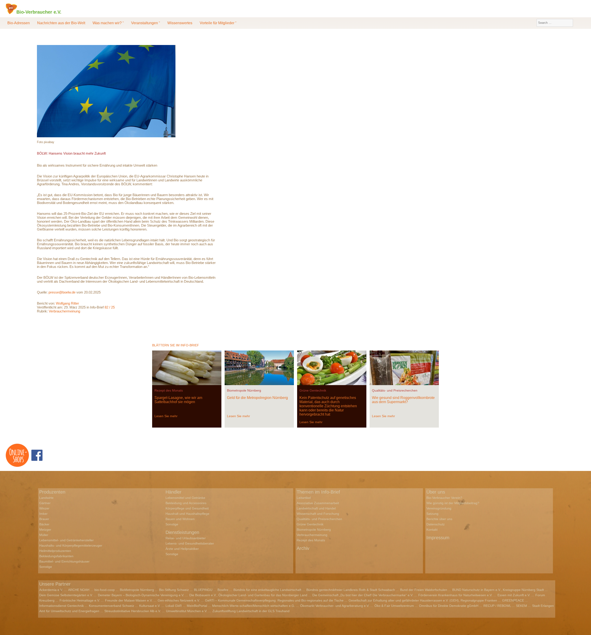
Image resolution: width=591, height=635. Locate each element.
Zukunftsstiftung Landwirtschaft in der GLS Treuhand (250, 611)
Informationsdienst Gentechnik (61, 606)
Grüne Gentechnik (312, 390)
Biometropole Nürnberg (244, 390)
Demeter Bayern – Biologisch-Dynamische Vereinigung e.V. (141, 595)
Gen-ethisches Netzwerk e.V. (179, 600)
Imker (43, 513)
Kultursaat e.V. (149, 606)
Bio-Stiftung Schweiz (174, 590)
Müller (43, 535)
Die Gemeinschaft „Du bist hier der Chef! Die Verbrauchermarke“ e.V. (362, 595)
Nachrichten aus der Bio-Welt (61, 23)
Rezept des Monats (168, 390)
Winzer (44, 508)
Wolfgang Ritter (67, 303)
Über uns (435, 491)
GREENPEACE (513, 600)
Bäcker (44, 524)
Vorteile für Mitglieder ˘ (218, 23)
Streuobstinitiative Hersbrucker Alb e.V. (132, 611)
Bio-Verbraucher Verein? (444, 498)
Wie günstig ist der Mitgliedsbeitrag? (452, 503)
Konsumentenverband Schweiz (111, 606)
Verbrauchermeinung (64, 311)
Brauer (44, 519)
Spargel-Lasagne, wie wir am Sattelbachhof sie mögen (178, 400)
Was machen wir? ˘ (108, 23)
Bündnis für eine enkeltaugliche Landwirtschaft (267, 590)
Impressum (437, 537)
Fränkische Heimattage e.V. (80, 600)
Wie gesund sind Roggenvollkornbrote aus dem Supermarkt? (403, 400)
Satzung (432, 513)
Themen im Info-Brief (318, 491)
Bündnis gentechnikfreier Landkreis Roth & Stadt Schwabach (350, 590)
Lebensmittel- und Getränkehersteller (66, 540)
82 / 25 (110, 307)
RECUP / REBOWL (497, 606)
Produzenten (52, 491)
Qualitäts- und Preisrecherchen (394, 390)
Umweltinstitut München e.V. (186, 611)
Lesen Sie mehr (166, 416)
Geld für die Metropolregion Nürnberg (257, 398)
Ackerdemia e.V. (51, 590)
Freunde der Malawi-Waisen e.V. (129, 600)
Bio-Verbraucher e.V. (38, 11)
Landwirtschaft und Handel (316, 508)
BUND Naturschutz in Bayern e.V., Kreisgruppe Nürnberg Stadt (498, 590)
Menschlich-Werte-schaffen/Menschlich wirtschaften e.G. (253, 606)
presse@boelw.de (61, 292)
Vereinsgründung (438, 508)
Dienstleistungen (182, 532)
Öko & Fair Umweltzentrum (394, 606)
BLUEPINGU (203, 590)
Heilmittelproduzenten (55, 551)
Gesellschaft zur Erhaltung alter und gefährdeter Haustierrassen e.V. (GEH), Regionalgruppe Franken (423, 600)
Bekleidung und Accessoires (186, 503)
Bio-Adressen (18, 23)
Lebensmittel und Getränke (185, 498)
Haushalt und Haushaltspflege (187, 513)
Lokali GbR (174, 606)
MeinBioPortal (197, 606)
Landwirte (46, 498)
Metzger (45, 529)
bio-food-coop (104, 590)
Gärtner (45, 503)
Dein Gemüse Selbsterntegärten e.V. (66, 595)
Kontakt (431, 529)
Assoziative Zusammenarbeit (318, 503)
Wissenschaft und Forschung (318, 513)
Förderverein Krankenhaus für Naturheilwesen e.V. (455, 595)
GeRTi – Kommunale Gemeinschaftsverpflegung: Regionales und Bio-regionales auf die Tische (274, 600)
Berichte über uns (439, 519)
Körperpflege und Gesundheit (187, 508)
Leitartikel (304, 498)
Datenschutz (435, 524)
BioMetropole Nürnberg (137, 590)
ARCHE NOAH (78, 590)
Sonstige (45, 567)
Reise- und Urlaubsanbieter (186, 538)
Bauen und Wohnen (180, 519)
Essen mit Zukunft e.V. (514, 595)
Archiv (303, 548)
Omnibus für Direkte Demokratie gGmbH (448, 606)
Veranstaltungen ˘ (145, 23)
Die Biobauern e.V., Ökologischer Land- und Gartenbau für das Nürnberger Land (248, 595)
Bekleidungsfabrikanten (56, 556)
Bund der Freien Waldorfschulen (423, 590)
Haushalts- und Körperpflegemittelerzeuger (70, 545)
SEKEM (521, 606)
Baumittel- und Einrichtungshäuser (64, 561)
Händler (173, 491)
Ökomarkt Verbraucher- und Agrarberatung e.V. (334, 606)
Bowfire (222, 590)
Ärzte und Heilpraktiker (182, 549)
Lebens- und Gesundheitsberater (190, 543)
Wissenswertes (179, 23)
